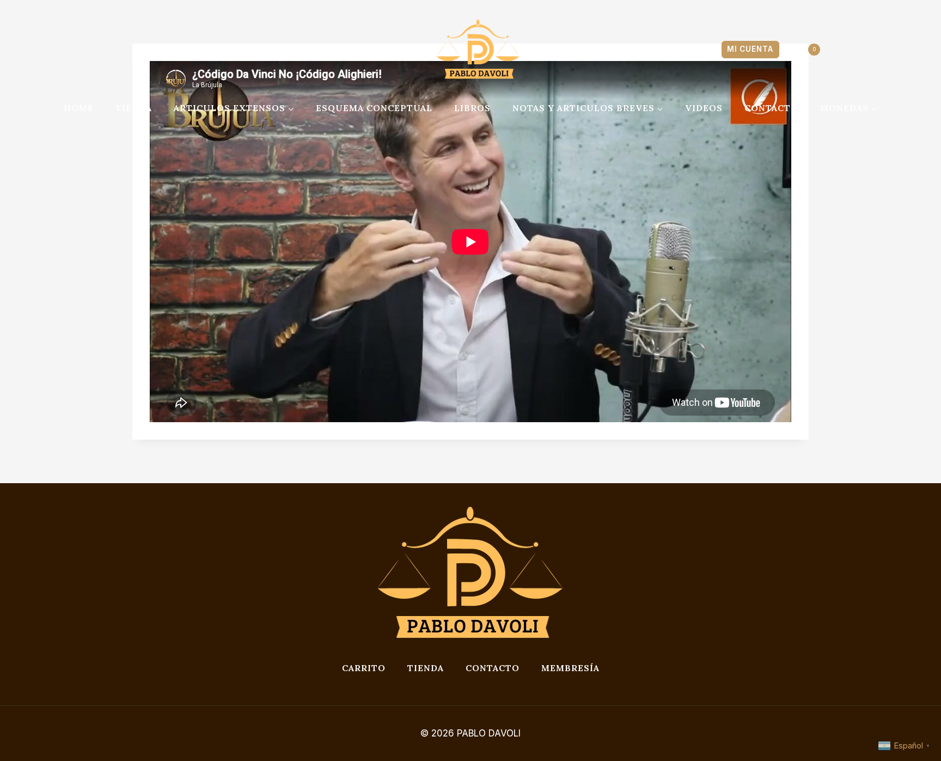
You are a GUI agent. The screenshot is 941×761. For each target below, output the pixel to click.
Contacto (493, 667)
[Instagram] (169, 49)
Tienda (425, 667)
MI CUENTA (750, 49)
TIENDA (133, 107)
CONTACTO (771, 107)
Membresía (570, 667)
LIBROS (472, 107)
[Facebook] (145, 49)
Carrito (364, 667)
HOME (79, 107)
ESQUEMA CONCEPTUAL (374, 107)
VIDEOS (704, 107)
